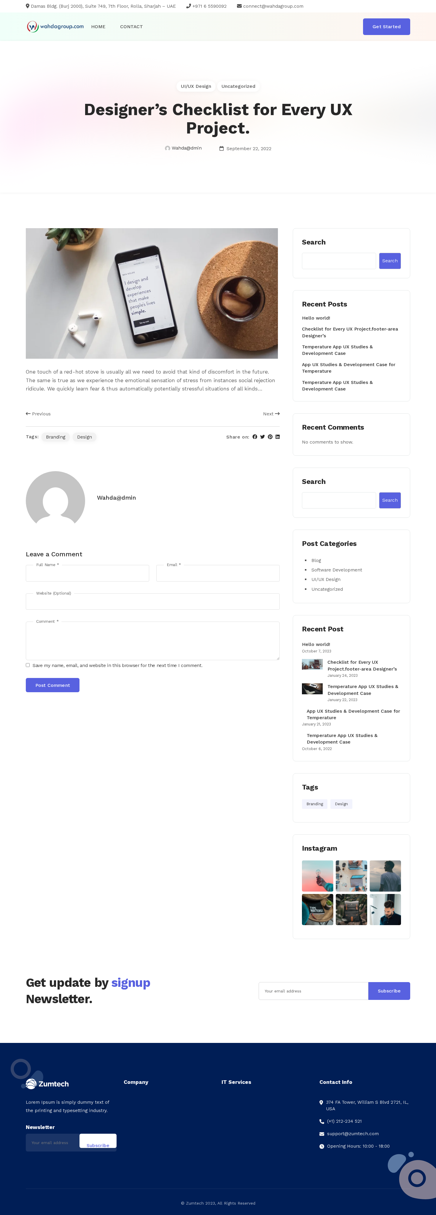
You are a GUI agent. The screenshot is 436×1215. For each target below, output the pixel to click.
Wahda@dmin (187, 148)
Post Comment (52, 685)
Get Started (387, 26)
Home (98, 26)
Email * (174, 564)
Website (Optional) (53, 593)
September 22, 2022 (248, 148)
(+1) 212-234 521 (344, 1121)
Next (269, 414)
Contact (131, 26)
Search (313, 242)
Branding (55, 437)
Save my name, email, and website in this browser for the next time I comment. (117, 665)
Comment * (47, 621)
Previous (41, 414)
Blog (316, 560)
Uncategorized (238, 86)
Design (84, 437)
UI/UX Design (196, 86)
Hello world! (316, 318)
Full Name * (47, 564)
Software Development (336, 570)
